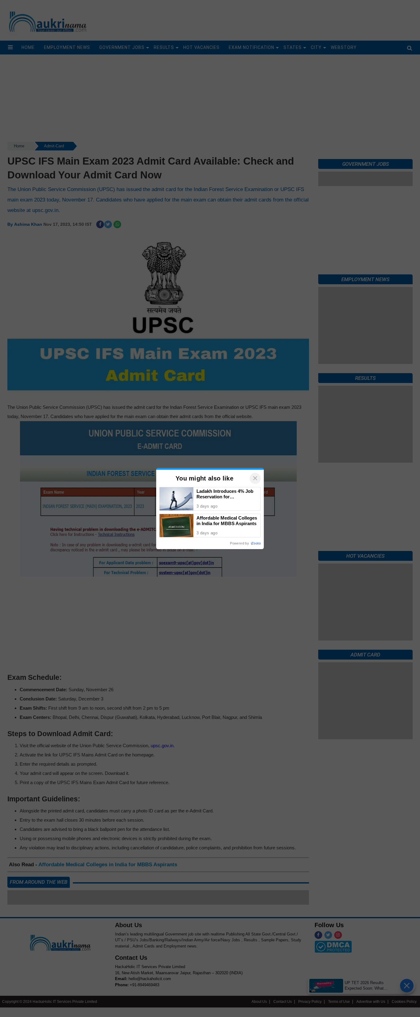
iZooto (256, 543)
